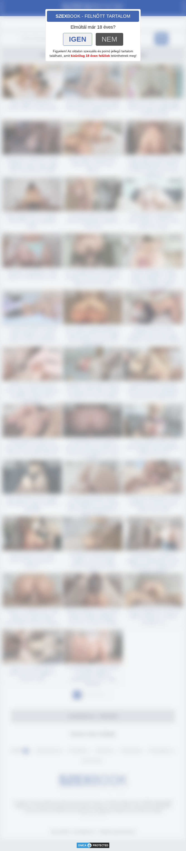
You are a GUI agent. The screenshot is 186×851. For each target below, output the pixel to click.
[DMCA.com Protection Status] (93, 844)
